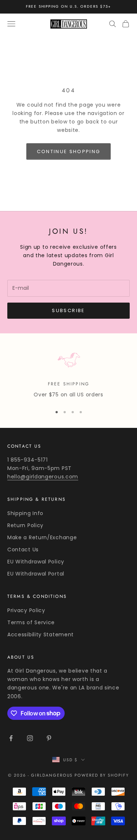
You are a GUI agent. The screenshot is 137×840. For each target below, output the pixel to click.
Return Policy (25, 525)
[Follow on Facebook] (11, 738)
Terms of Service (31, 622)
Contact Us (23, 549)
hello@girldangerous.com (42, 476)
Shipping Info (25, 513)
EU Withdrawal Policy (35, 561)
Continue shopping (68, 151)
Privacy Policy (26, 610)
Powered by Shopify (102, 775)
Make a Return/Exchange (42, 537)
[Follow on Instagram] (30, 738)
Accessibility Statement (40, 634)
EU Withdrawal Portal (35, 573)
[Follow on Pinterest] (49, 738)
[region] (68, 373)
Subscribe (68, 310)
